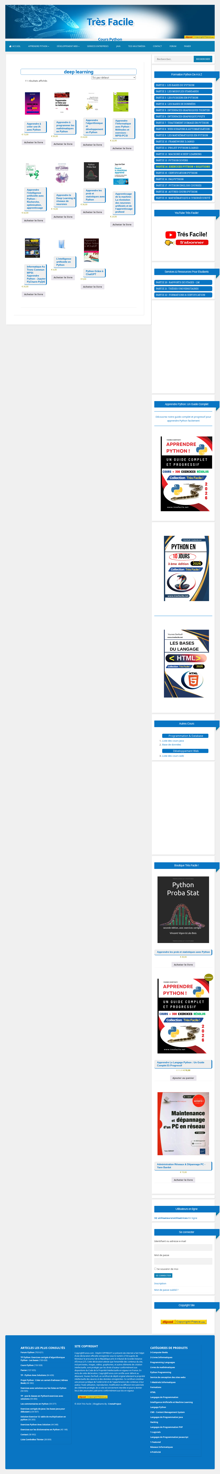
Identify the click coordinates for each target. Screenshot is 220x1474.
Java (118, 46)
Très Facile (110, 21)
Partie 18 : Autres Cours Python (176, 191)
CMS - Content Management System (167, 1412)
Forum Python (27, 1352)
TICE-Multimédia (136, 46)
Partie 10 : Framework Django (175, 141)
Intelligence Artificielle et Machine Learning (171, 1402)
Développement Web (67, 46)
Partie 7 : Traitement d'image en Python (182, 122)
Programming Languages (162, 1362)
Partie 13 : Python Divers (172, 160)
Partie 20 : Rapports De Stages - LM (178, 282)
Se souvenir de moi (167, 1268)
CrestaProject (114, 1403)
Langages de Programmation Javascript (169, 1437)
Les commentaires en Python (34, 1403)
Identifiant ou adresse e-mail (170, 1241)
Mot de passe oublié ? (166, 1289)
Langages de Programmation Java (166, 1417)
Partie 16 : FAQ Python (170, 179)
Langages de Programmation (164, 1397)
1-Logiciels (155, 1432)
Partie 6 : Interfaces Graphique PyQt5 (180, 116)
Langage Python (158, 1407)
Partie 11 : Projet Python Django (177, 147)
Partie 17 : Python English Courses (178, 185)
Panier (187, 46)
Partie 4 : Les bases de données (176, 103)
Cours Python (27, 1365)
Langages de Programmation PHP (166, 1427)
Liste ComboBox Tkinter (32, 1439)
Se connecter (163, 1275)
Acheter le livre (33, 142)
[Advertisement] (183, 324)
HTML (153, 1392)
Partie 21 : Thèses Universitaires (177, 288)
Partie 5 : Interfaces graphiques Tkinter (183, 110)
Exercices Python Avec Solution (35, 1424)
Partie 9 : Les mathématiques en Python (182, 135)
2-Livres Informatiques (161, 1357)
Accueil (16, 46)
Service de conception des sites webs (168, 1377)
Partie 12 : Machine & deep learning (178, 154)
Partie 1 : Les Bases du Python (175, 85)
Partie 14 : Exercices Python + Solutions (183, 166)
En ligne (175, 1218)
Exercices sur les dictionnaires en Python (40, 1429)
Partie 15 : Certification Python (176, 172)
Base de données (171, 744)
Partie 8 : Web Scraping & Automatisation (183, 129)
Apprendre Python (37, 46)
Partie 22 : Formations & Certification (180, 294)
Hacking (154, 1422)
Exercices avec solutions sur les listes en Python (43, 1388)
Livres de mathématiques (162, 1367)
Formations (155, 1387)
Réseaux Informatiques (161, 1447)
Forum (173, 46)
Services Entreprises (98, 46)
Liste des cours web (173, 755)
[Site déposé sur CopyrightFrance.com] (183, 1330)
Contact (157, 46)
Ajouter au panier (183, 1077)
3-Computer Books (159, 1352)
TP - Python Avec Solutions (33, 1375)
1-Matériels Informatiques (163, 1382)
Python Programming (160, 1372)
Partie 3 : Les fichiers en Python (177, 97)
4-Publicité (155, 1452)
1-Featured (155, 1442)
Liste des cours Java (173, 740)
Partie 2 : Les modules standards (177, 91)
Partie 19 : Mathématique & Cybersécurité (183, 198)
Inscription (160, 1283)
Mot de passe (161, 1255)
